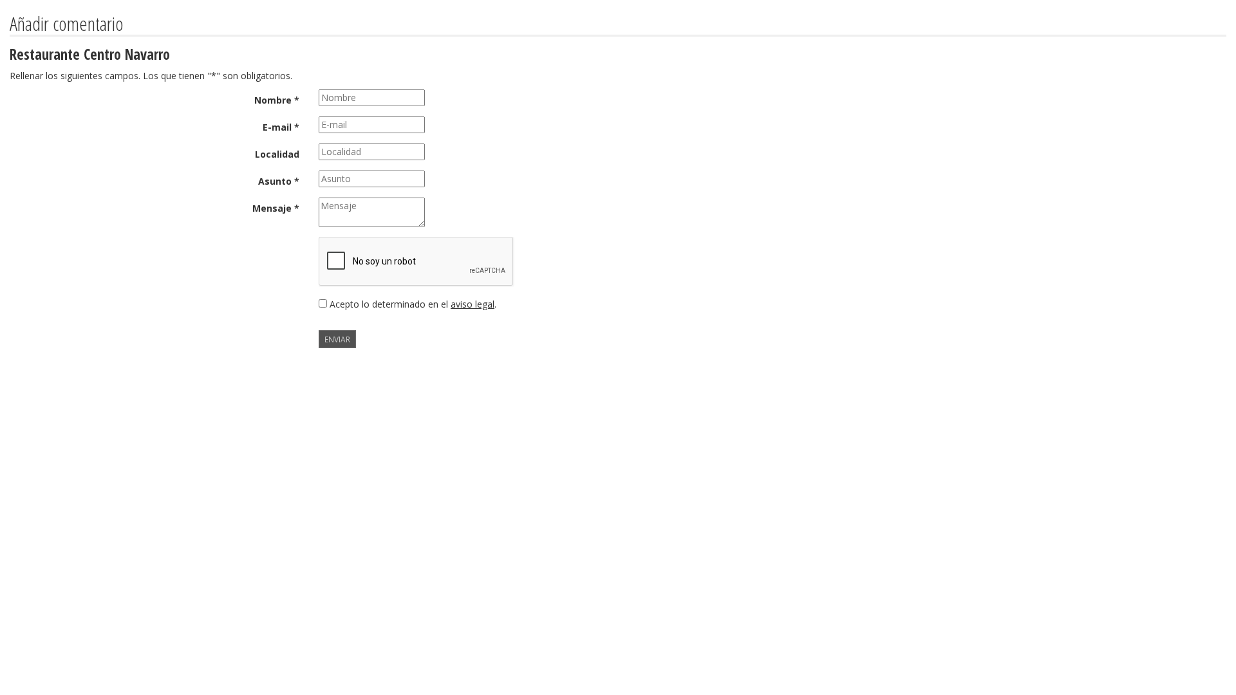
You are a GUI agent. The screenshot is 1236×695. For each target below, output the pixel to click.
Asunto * (278, 181)
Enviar (337, 339)
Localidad (277, 154)
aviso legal (472, 304)
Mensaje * (275, 208)
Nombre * (276, 100)
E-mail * (281, 127)
